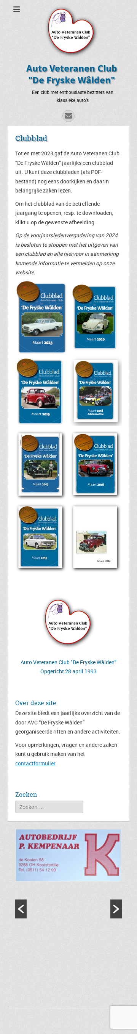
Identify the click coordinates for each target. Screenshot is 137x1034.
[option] (68, 856)
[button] (21, 908)
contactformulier (35, 763)
